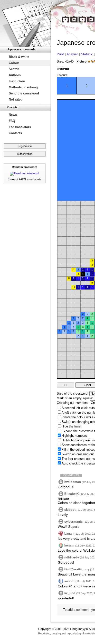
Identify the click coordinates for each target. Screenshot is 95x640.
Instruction (17, 81)
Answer (72, 54)
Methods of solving (23, 87)
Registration (25, 146)
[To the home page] (25, 23)
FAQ (12, 121)
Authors (15, 75)
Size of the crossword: (72, 393)
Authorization (24, 153)
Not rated (15, 99)
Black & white (19, 57)
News (13, 115)
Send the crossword (24, 93)
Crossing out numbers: (73, 403)
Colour (14, 63)
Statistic (87, 54)
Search (14, 69)
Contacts (15, 133)
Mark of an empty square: (75, 398)
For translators (20, 127)
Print (60, 54)
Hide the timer (71, 426)
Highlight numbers (74, 435)
